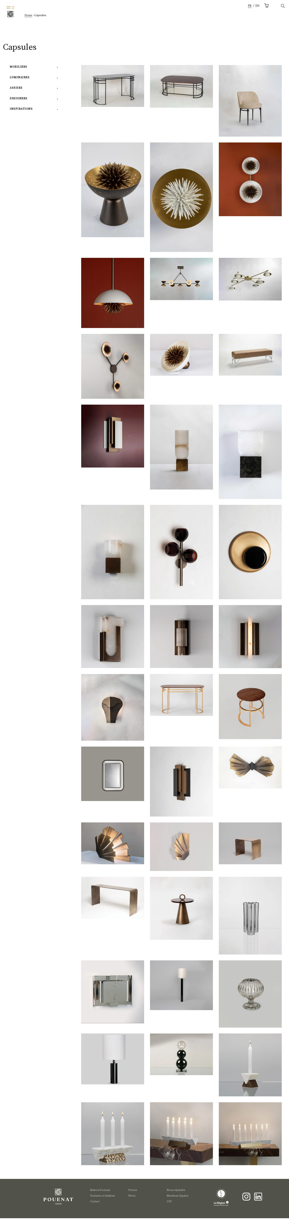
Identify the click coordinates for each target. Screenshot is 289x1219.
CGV (169, 1201)
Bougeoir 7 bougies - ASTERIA (250, 1136)
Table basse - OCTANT (181, 87)
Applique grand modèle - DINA (250, 455)
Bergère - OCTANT (250, 103)
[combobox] (249, 6)
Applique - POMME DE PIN (112, 710)
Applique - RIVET (112, 994)
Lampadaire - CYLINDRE (181, 987)
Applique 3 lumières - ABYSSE (112, 368)
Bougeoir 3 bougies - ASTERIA (112, 1136)
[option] (257, 6)
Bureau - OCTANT (112, 87)
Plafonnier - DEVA (250, 769)
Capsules (40, 15)
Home (28, 15)
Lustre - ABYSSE (181, 280)
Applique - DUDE (112, 639)
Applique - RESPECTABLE (181, 639)
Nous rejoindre (176, 1190)
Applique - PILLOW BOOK (113, 438)
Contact (95, 1201)
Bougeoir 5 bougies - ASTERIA (181, 1136)
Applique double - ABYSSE (250, 182)
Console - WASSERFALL (112, 899)
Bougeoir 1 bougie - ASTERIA (250, 1067)
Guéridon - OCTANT (250, 709)
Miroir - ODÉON (112, 775)
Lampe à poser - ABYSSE (181, 356)
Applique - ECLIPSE (250, 556)
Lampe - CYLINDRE (112, 1060)
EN (257, 5)
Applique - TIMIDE (250, 639)
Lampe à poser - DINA (181, 450)
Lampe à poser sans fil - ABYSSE (112, 194)
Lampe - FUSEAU (250, 996)
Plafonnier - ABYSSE (250, 280)
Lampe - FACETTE (250, 918)
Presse (132, 1190)
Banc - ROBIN (250, 356)
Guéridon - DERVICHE (181, 910)
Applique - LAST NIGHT (181, 556)
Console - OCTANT (181, 696)
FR (249, 5)
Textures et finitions (102, 1196)
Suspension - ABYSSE (112, 296)
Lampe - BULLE (181, 1055)
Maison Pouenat (100, 1190)
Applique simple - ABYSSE (181, 202)
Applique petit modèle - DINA (112, 556)
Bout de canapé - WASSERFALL (250, 844)
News (132, 1196)
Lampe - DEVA (112, 844)
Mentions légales (178, 1196)
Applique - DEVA (181, 848)
